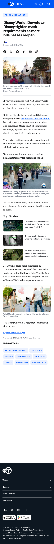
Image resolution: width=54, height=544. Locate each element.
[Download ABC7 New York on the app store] (9, 517)
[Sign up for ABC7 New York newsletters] (25, 510)
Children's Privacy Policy (11, 530)
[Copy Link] (36, 51)
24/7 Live (21, 4)
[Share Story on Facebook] (4, 51)
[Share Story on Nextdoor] (23, 51)
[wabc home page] (7, 470)
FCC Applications (8, 536)
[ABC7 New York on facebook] (5, 510)
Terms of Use (7, 533)
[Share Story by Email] (30, 51)
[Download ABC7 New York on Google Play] (24, 517)
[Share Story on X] (11, 51)
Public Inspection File (38, 533)
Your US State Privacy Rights (33, 530)
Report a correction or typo (14, 332)
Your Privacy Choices (22, 527)
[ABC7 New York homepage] (11, 4)
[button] (4, 4)
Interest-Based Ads (21, 533)
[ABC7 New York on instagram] (18, 510)
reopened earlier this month (35, 118)
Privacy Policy (7, 527)
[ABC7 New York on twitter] (12, 510)
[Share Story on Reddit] (17, 51)
